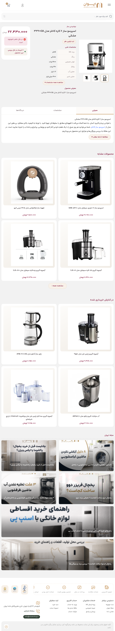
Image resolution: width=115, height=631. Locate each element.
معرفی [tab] (95, 110)
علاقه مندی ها (72, 608)
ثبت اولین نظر (69, 41)
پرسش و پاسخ (90, 611)
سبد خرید (55, 604)
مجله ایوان (110, 608)
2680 (29, 611)
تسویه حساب (54, 608)
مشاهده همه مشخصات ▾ (54, 82)
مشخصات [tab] (57, 110)
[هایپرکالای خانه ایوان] (93, 5)
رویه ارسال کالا (90, 604)
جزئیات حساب (72, 611)
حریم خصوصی (90, 608)
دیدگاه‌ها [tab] (20, 110)
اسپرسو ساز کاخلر (98, 127)
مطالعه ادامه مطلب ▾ (100, 137)
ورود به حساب (72, 604)
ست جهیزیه (110, 604)
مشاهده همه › (57, 285)
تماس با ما (110, 611)
